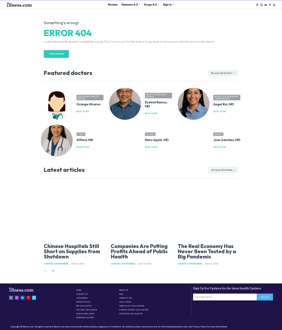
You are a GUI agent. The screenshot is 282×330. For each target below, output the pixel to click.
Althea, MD (85, 140)
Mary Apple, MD (157, 140)
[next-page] (52, 271)
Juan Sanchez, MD (226, 140)
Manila (218, 134)
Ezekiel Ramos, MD (156, 104)
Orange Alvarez (89, 104)
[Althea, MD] (57, 141)
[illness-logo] (20, 4)
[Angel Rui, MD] (194, 104)
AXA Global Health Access (88, 97)
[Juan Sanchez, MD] (194, 141)
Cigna (81, 134)
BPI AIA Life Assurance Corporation (226, 97)
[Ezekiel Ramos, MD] (125, 104)
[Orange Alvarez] (57, 104)
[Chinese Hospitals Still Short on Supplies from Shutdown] (74, 212)
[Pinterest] (270, 4)
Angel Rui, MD (223, 104)
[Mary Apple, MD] (125, 141)
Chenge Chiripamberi (56, 263)
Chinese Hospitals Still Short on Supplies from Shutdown (72, 251)
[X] (274, 4)
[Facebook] (257, 4)
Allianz (150, 134)
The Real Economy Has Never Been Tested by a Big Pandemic (207, 251)
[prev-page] (46, 271)
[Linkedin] (265, 4)
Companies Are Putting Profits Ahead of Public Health (139, 251)
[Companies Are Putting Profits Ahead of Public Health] (141, 212)
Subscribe (264, 297)
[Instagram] (261, 4)
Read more (83, 111)
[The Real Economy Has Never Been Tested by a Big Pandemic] (208, 212)
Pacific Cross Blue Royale (156, 95)
